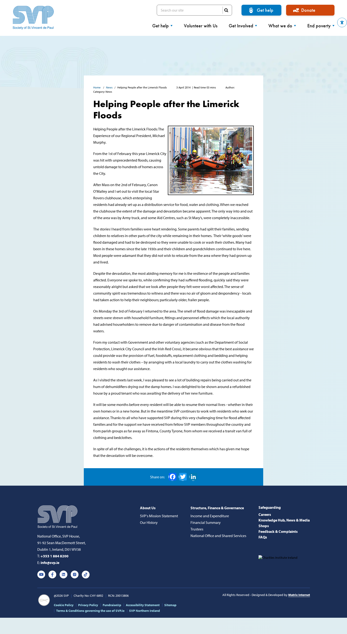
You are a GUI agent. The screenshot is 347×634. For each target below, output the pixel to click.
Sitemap (170, 605)
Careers (264, 514)
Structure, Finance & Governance (217, 507)
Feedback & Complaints (278, 531)
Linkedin (63, 575)
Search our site (194, 10)
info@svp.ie (50, 562)
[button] (342, 22)
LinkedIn (193, 477)
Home (97, 87)
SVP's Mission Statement (159, 515)
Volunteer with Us (200, 26)
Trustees (196, 529)
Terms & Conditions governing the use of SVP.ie (90, 611)
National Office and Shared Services (218, 535)
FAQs (262, 537)
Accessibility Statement (143, 605)
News (109, 87)
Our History (149, 522)
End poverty (319, 26)
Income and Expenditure (209, 515)
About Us (148, 507)
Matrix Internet (299, 595)
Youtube (41, 575)
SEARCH (226, 10)
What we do (280, 26)
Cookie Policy (63, 605)
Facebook (172, 477)
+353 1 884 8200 (54, 556)
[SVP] (58, 516)
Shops (263, 525)
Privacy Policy (88, 605)
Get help (265, 10)
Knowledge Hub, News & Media (284, 520)
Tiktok (86, 575)
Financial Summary (205, 522)
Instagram (75, 575)
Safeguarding (269, 507)
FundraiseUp (112, 605)
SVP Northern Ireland (144, 611)
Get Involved (241, 26)
